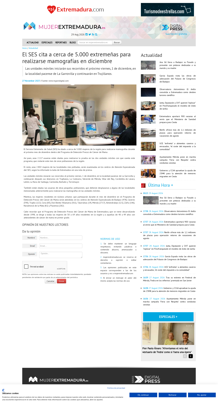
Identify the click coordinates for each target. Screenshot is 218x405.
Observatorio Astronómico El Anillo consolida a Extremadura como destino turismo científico (178, 92)
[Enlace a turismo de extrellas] (167, 9)
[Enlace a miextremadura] (76, 9)
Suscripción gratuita (176, 34)
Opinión (31, 253)
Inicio (24, 48)
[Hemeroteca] (96, 34)
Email (32, 245)
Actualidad (33, 42)
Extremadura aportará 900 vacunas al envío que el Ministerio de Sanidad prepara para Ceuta (178, 119)
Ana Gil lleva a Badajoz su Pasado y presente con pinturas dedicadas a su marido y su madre (178, 65)
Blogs (73, 42)
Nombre (31, 237)
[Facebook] (86, 34)
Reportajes (61, 42)
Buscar (117, 42)
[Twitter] (90, 34)
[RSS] (93, 34)
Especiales (47, 42)
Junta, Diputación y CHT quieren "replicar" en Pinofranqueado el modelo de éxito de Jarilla (178, 105)
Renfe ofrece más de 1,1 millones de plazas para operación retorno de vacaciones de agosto (178, 133)
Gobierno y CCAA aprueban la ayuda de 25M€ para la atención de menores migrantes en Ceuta (178, 173)
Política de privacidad (116, 388)
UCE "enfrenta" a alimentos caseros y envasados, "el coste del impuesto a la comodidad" (178, 146)
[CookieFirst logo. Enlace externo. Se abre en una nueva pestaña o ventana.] (3, 390)
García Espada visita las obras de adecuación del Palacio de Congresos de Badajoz (178, 78)
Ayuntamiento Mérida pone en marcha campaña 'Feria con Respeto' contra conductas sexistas (178, 160)
